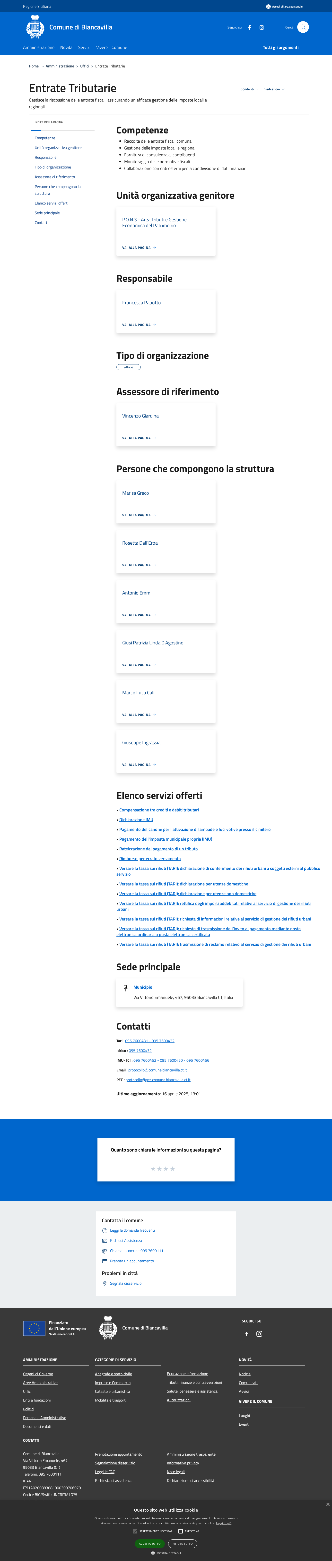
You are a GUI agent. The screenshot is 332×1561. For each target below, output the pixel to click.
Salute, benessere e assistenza (192, 1391)
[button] (166, 1553)
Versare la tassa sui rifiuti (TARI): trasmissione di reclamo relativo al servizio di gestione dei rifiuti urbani (215, 944)
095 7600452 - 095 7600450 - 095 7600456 (171, 1060)
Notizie (245, 1374)
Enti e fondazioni (37, 1400)
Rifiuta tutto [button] (183, 1543)
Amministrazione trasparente (191, 1454)
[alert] (166, 1530)
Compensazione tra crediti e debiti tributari (159, 810)
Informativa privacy (183, 1463)
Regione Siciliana (37, 6)
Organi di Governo (38, 1374)
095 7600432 (140, 1050)
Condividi (248, 89)
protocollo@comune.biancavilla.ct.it (157, 1070)
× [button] (328, 1504)
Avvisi (244, 1391)
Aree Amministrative (40, 1382)
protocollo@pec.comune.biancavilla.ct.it (158, 1080)
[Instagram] (260, 27)
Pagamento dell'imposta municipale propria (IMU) (165, 839)
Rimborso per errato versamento (150, 858)
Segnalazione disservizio (115, 1463)
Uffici (84, 66)
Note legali (176, 1472)
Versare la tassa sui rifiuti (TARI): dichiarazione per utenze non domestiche (187, 893)
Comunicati (248, 1382)
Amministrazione (60, 66)
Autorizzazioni (179, 1400)
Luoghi (244, 1415)
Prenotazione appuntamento (118, 1454)
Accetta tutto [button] (150, 1543)
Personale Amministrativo (44, 1418)
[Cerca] (303, 27)
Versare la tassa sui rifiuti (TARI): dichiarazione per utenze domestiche (183, 884)
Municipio (142, 987)
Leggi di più (224, 1523)
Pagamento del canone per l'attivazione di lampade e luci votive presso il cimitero (195, 829)
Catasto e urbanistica (112, 1391)
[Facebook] (248, 27)
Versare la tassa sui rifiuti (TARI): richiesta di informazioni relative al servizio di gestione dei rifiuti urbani (215, 919)
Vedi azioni (272, 89)
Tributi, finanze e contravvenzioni (194, 1382)
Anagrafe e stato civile (113, 1374)
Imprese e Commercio (113, 1382)
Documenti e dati (37, 1426)
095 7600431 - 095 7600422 (150, 1041)
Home (34, 66)
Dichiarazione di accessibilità (190, 1480)
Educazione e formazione (187, 1373)
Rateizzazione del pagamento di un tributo (158, 849)
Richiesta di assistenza (113, 1480)
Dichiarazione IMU (136, 819)
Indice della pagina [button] (49, 122)
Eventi (244, 1424)
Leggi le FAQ (105, 1472)
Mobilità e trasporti (111, 1400)
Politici (28, 1409)
